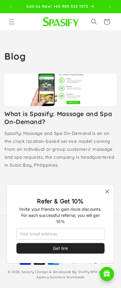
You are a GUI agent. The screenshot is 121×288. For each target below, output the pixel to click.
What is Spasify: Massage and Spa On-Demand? (58, 117)
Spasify (27, 272)
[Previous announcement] (10, 6)
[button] (11, 21)
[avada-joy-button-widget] (107, 274)
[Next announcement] (110, 6)
